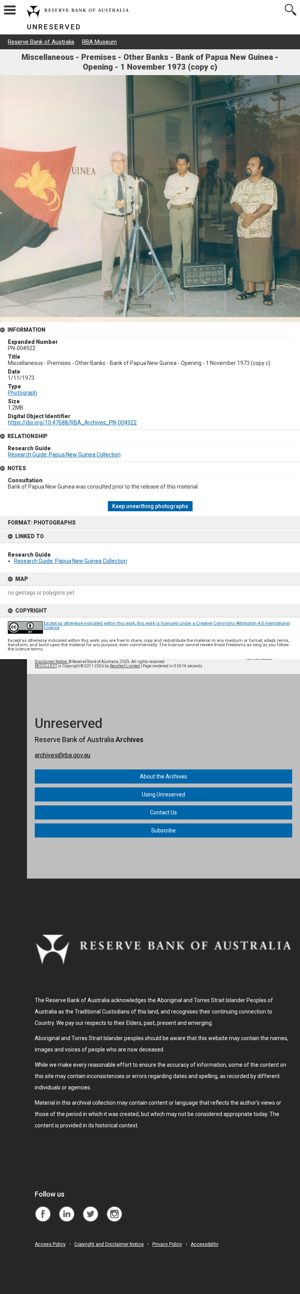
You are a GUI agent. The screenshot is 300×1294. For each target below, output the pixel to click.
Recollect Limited (125, 666)
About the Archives (163, 776)
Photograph (22, 393)
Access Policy (50, 1244)
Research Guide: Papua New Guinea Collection (70, 561)
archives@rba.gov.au (62, 755)
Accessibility (204, 1244)
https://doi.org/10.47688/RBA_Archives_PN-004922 (72, 422)
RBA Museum (99, 41)
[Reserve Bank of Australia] (43, 1208)
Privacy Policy (167, 1244)
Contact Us (163, 812)
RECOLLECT (46, 666)
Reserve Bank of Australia (41, 41)
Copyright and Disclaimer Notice (109, 1244)
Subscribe (163, 830)
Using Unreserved (163, 794)
